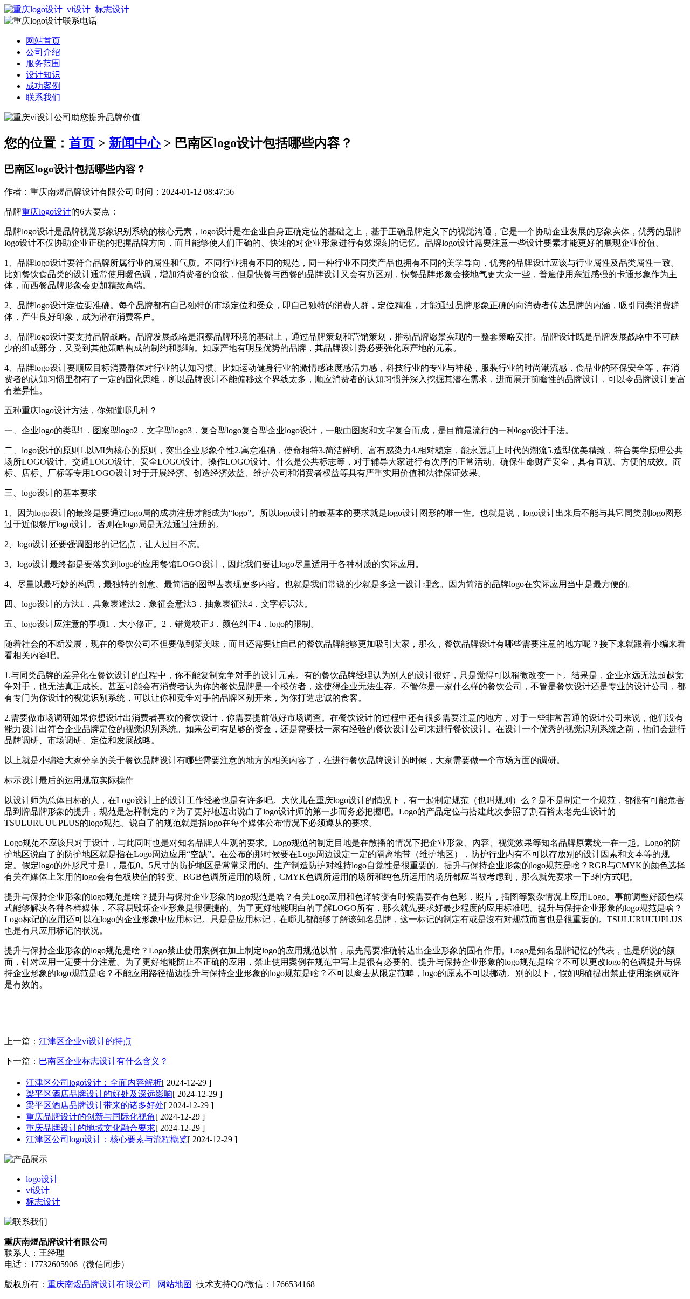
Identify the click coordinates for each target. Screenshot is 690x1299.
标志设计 (43, 1201)
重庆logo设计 (46, 211)
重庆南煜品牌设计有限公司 (99, 1284)
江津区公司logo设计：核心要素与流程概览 (107, 1139)
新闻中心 (135, 143)
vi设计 (38, 1190)
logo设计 (42, 1179)
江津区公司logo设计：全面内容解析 (94, 1082)
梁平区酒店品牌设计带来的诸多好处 (95, 1105)
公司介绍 (43, 52)
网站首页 (43, 40)
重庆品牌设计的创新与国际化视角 (90, 1116)
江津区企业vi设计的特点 (85, 1041)
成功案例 (43, 86)
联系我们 (43, 97)
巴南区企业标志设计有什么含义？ (103, 1061)
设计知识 (43, 74)
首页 (82, 143)
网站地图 (174, 1284)
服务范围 (43, 63)
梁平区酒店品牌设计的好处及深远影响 (99, 1093)
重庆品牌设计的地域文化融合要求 (90, 1127)
